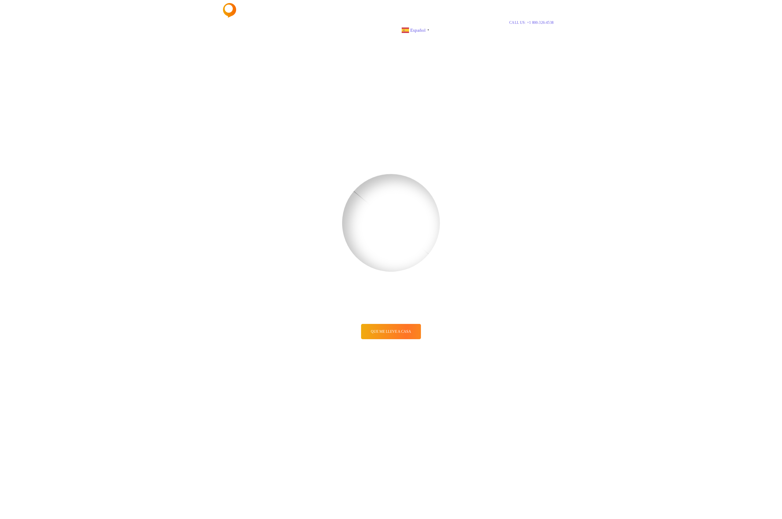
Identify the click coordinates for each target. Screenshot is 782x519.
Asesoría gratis (342, 29)
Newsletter (311, 29)
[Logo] (246, 10)
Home (232, 29)
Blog (367, 29)
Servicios (281, 29)
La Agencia (255, 29)
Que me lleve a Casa (391, 331)
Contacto (387, 29)
